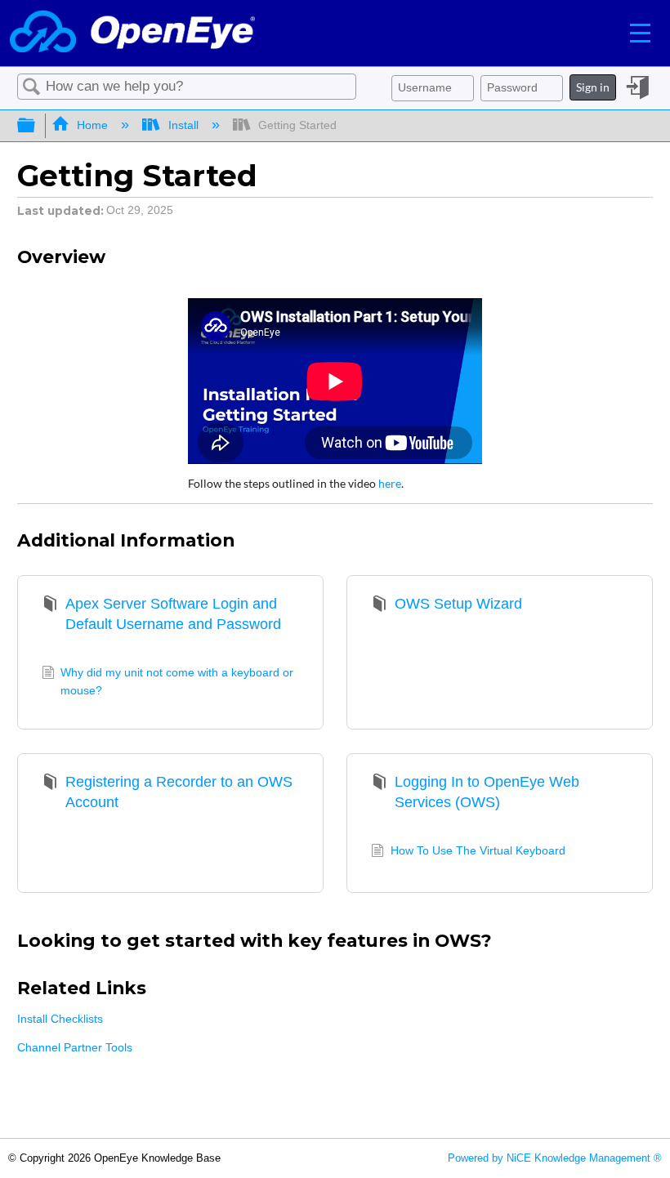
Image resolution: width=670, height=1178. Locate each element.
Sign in (593, 87)
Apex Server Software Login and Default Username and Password (173, 614)
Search (32, 87)
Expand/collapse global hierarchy (36, 125)
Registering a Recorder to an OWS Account (179, 792)
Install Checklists (60, 1018)
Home (92, 125)
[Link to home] (132, 33)
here (389, 483)
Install (183, 125)
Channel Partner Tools (74, 1047)
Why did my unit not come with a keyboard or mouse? (176, 681)
